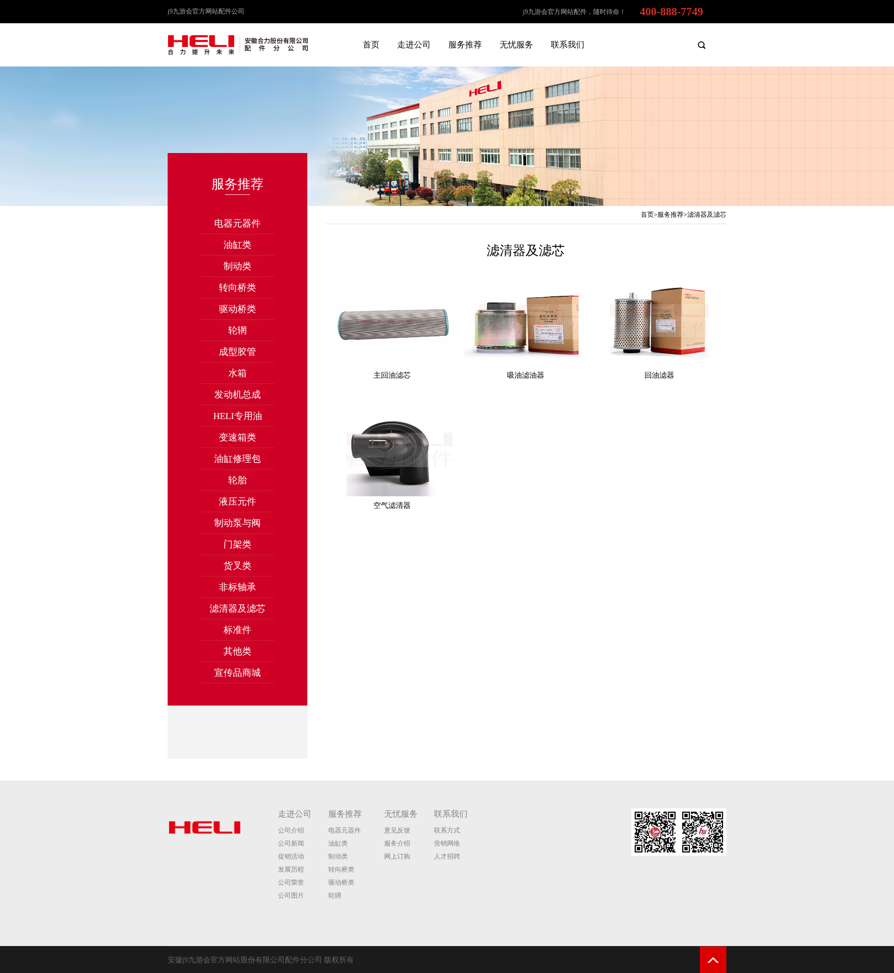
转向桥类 (237, 287)
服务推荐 (465, 44)
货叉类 (237, 565)
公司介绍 (291, 830)
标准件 (237, 630)
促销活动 (291, 856)
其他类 (237, 651)
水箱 (237, 373)
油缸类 (237, 245)
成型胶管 (237, 352)
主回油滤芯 (392, 375)
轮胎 (237, 480)
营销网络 (447, 843)
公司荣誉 (291, 882)
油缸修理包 (237, 458)
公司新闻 (291, 843)
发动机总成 (237, 394)
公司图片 (291, 895)
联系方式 (447, 830)
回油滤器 (659, 375)
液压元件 (237, 501)
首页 (371, 44)
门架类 (237, 544)
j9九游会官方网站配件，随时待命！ (574, 11)
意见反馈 (397, 830)
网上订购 (397, 856)
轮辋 (237, 330)
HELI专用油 (237, 416)
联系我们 (567, 44)
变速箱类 (237, 437)
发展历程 (291, 869)
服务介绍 (397, 843)
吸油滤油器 (525, 375)
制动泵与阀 (237, 523)
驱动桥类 (237, 309)
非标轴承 (237, 587)
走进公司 (414, 44)
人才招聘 (447, 856)
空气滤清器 (392, 505)
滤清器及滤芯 (237, 608)
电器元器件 (237, 223)
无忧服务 (516, 44)
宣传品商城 (237, 672)
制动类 (237, 266)
